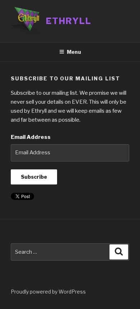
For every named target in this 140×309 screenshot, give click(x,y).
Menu (74, 52)
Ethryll (68, 21)
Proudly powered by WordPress (48, 292)
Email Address (31, 137)
